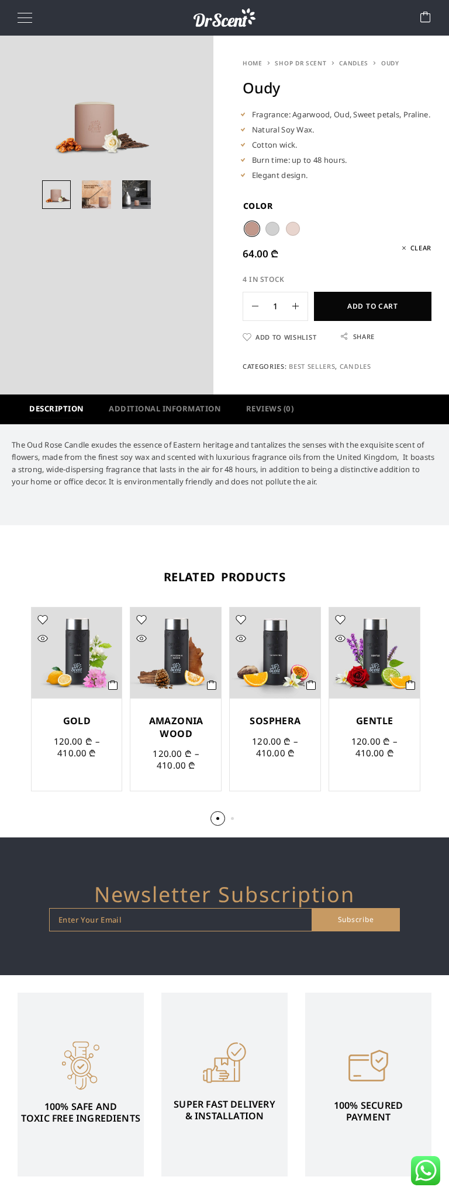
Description (56, 408)
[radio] (252, 228)
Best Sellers (312, 366)
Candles (353, 63)
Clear (420, 247)
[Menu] (25, 17)
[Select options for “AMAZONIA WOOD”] (212, 685)
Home (253, 63)
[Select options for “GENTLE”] (410, 685)
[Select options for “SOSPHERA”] (311, 685)
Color (257, 205)
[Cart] (425, 18)
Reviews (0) (270, 408)
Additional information (164, 408)
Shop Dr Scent (300, 63)
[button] (217, 818)
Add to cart (372, 306)
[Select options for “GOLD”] (113, 685)
